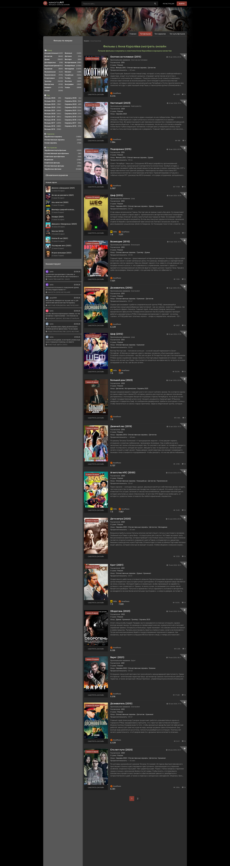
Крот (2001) (117, 564)
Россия (120, 65)
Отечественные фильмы (54, 166)
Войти (181, 4)
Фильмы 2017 (49, 123)
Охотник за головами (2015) (125, 56)
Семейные (69, 75)
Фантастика (49, 84)
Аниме (47, 90)
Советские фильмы (52, 163)
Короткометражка (51, 65)
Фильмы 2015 (49, 129)
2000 (123, 476)
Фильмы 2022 (49, 107)
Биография (69, 84)
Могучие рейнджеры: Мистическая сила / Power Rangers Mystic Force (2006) (64, 305)
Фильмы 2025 (49, 98)
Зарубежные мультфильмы (55, 150)
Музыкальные (50, 72)
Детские (68, 56)
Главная (133, 34)
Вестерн (68, 59)
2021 (123, 663)
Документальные (51, 53)
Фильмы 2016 (49, 126)
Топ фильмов (145, 34)
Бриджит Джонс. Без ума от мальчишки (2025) (64, 318)
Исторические (70, 62)
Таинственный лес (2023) (59, 279)
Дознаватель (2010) (121, 287)
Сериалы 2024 (71, 101)
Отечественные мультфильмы (56, 153)
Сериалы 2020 (71, 113)
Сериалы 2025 (71, 98)
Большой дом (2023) (121, 380)
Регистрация (168, 4)
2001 (123, 568)
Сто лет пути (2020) (121, 749)
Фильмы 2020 (49, 113)
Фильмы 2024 (49, 101)
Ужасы (67, 87)
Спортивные (49, 78)
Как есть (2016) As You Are (59, 292)
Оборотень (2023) (120, 611)
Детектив (48, 56)
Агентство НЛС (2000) (122, 472)
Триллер (47, 81)
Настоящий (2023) (120, 102)
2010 (123, 247)
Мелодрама (69, 69)
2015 (123, 62)
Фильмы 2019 (49, 117)
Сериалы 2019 (70, 117)
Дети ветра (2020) (120, 518)
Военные (68, 53)
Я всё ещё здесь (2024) (58, 345)
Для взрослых (50, 62)
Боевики (47, 87)
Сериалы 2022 (71, 107)
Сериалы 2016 (70, 126)
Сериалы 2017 (70, 123)
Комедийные (70, 65)
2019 (123, 429)
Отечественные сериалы (54, 140)
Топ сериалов (160, 34)
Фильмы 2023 (49, 104)
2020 (123, 522)
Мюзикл (68, 72)
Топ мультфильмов (177, 34)
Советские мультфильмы (54, 156)
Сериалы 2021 (70, 110)
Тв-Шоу (68, 78)
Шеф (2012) (116, 195)
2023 (123, 109)
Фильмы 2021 (49, 110)
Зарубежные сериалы (53, 136)
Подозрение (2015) (121, 149)
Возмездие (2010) (120, 241)
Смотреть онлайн (96, 94)
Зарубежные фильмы (52, 169)
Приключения (50, 75)
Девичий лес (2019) (121, 426)
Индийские (48, 160)
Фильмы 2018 (49, 120)
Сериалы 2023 (71, 104)
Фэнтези (68, 81)
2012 (123, 201)
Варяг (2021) (117, 657)
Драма (46, 59)
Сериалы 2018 (70, 120)
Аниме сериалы (50, 143)
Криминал (48, 69)
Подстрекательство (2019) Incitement (64, 331)
